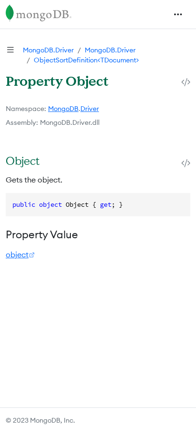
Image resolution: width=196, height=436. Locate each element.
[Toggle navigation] (178, 14)
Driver (89, 108)
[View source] (185, 81)
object (17, 254)
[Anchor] (50, 160)
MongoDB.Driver (48, 50)
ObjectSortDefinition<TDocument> (86, 60)
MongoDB (63, 108)
